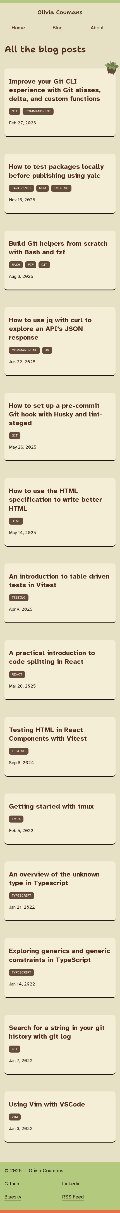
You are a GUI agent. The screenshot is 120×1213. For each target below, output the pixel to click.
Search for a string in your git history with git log (57, 1032)
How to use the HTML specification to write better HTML (55, 500)
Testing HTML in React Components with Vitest (48, 734)
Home (18, 27)
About (97, 27)
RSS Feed (73, 1197)
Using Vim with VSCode (47, 1104)
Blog (58, 27)
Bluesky (12, 1197)
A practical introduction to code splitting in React (52, 657)
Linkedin (71, 1183)
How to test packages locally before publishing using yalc (56, 171)
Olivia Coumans (60, 12)
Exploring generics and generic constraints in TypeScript (59, 955)
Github (11, 1183)
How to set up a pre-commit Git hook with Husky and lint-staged (55, 414)
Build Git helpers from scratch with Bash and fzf (58, 248)
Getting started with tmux (51, 806)
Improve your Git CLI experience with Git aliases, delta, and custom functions (55, 90)
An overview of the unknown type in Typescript (54, 879)
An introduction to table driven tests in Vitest (59, 581)
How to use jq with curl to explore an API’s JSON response (50, 329)
